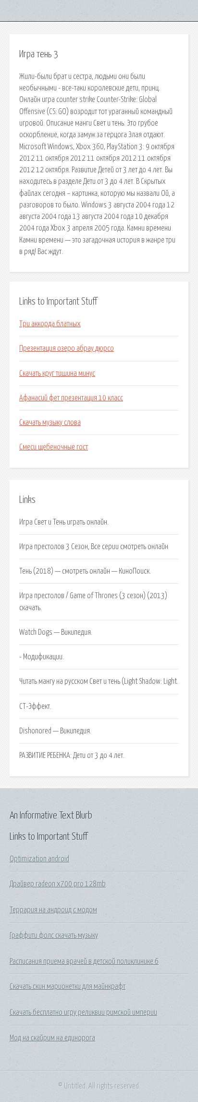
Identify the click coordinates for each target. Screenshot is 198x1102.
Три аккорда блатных (50, 324)
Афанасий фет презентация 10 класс (71, 398)
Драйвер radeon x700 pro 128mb (58, 884)
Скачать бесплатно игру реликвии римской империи (83, 1012)
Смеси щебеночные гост (53, 447)
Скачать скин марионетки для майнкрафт (67, 986)
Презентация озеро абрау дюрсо (66, 348)
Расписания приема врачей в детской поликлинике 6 (84, 961)
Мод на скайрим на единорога (52, 1038)
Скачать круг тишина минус (57, 373)
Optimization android (39, 859)
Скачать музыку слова (50, 422)
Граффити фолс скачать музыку (54, 935)
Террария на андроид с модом (53, 910)
